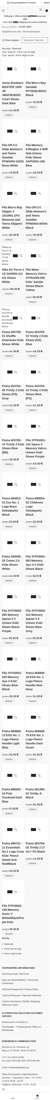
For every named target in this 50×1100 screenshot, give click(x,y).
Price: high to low (12, 953)
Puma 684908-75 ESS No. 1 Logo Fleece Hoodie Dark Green (35, 739)
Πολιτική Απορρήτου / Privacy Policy (20, 989)
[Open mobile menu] (3, 10)
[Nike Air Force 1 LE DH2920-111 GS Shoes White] (7, 256)
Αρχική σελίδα (9, 26)
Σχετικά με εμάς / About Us (15, 973)
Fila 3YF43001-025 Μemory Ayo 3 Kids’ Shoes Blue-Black (12, 681)
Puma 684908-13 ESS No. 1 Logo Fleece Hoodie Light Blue (11, 739)
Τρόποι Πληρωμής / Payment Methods (21, 995)
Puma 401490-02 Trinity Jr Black (35, 793)
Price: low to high (12, 948)
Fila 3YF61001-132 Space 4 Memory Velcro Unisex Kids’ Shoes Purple (36, 448)
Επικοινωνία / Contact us (14, 1022)
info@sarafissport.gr (18, 1067)
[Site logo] (23, 10)
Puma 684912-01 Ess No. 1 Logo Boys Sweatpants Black (11, 506)
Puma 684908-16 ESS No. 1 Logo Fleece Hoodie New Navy (35, 681)
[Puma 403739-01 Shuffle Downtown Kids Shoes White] (7, 318)
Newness (8, 944)
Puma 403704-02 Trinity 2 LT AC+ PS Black (35, 847)
